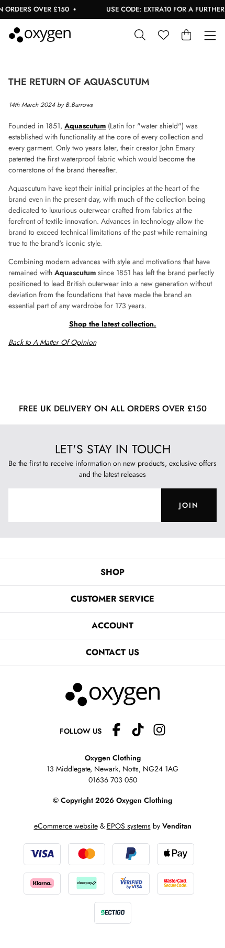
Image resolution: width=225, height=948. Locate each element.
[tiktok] (142, 731)
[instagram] (159, 731)
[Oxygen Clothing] (39, 34)
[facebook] (120, 731)
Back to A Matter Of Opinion (52, 342)
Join (189, 505)
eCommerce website (66, 826)
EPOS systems (129, 826)
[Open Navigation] (210, 35)
